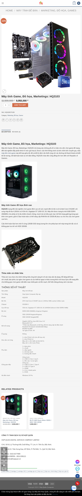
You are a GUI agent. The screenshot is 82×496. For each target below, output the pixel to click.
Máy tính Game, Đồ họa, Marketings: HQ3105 (10, 421)
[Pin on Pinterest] (17, 120)
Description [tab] (6, 132)
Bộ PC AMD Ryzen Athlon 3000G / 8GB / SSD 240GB (40, 421)
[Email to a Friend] (14, 120)
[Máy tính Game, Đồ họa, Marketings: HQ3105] (14, 405)
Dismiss (55, 494)
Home (9, 10)
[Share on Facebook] (7, 120)
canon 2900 (5, 471)
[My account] (78, 3)
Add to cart (20, 105)
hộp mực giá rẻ (63, 471)
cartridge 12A (22, 471)
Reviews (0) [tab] (16, 132)
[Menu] (3, 3)
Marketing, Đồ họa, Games (58, 10)
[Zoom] (4, 91)
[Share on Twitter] (10, 120)
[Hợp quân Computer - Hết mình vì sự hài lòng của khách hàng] (41, 3)
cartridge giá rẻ (31, 471)
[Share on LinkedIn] (21, 120)
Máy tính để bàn (27, 10)
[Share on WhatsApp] (3, 120)
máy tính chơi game (9, 153)
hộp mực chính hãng (51, 471)
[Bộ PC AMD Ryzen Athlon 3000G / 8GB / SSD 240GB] (41, 405)
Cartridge (13, 471)
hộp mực (40, 471)
